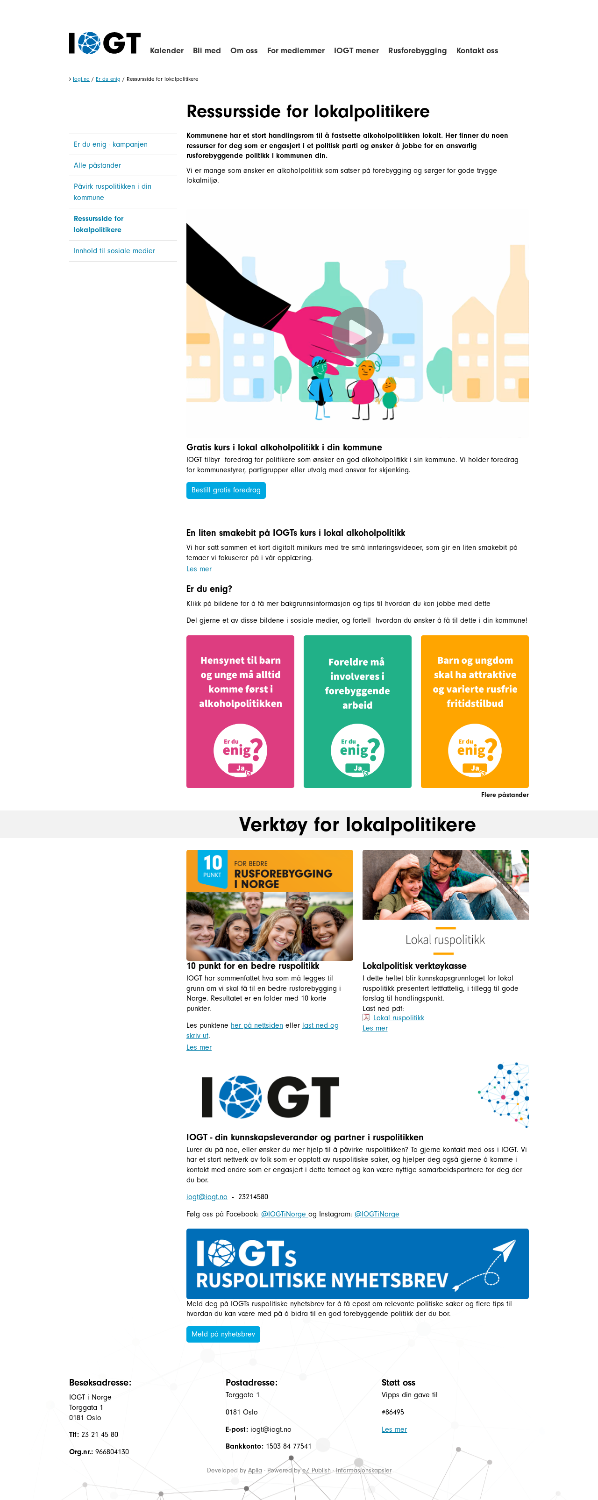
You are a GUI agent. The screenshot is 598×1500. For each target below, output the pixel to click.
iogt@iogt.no (207, 1197)
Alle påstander (97, 165)
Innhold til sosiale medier (114, 251)
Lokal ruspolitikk (398, 1018)
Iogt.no (81, 79)
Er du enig (108, 79)
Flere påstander (505, 795)
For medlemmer (296, 51)
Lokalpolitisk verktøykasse (415, 965)
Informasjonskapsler (364, 1470)
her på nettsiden (257, 1025)
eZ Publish (316, 1470)
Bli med (207, 51)
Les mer (199, 569)
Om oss (244, 51)
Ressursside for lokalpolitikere (98, 224)
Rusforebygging (417, 51)
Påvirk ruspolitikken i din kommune (112, 192)
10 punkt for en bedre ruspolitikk (252, 965)
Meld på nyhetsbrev (223, 1334)
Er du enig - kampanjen (111, 144)
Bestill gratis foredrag (226, 490)
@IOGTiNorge (284, 1214)
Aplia (255, 1470)
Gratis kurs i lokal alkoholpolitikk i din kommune (284, 447)
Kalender (167, 51)
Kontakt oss (477, 51)
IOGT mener (356, 51)
